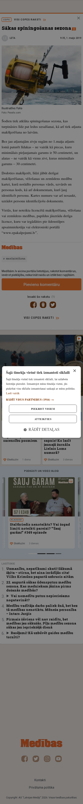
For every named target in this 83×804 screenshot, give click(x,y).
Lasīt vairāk (13, 393)
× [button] (74, 370)
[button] (41, 399)
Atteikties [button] (42, 419)
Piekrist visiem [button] (43, 409)
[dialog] (41, 402)
